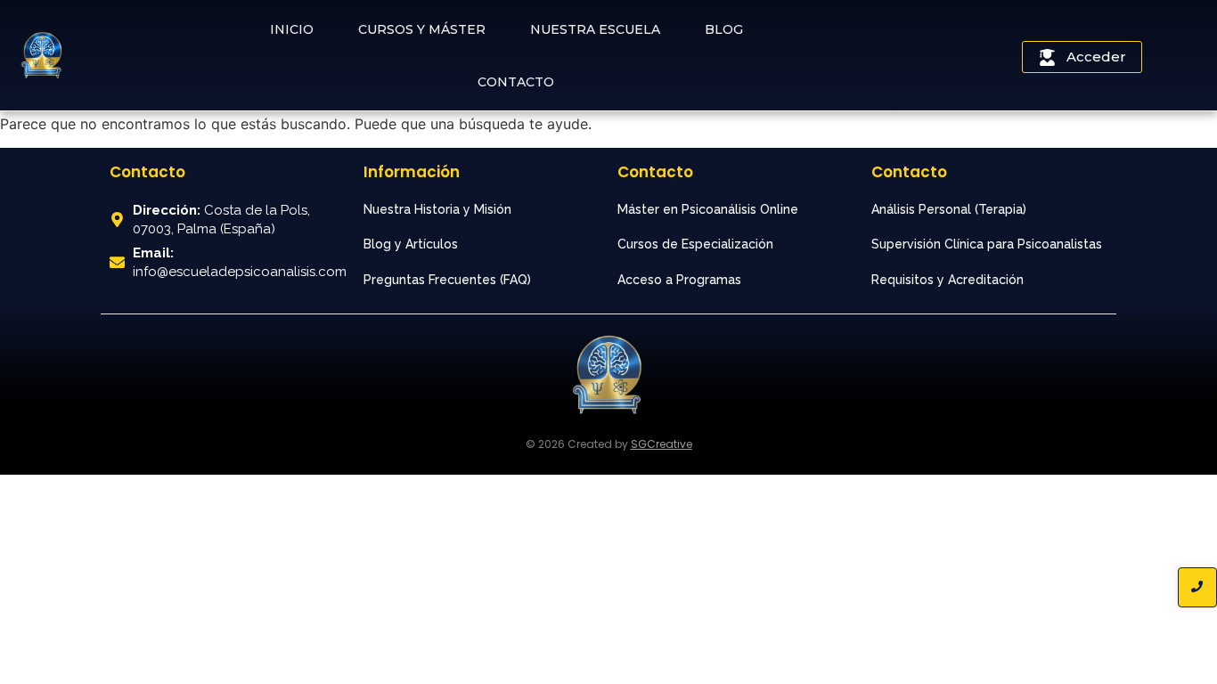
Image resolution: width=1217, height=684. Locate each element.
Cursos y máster (422, 29)
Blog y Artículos (410, 244)
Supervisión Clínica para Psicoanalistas (986, 244)
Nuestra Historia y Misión (437, 209)
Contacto (516, 82)
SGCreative (661, 444)
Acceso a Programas (679, 280)
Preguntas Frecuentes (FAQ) (447, 280)
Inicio (292, 29)
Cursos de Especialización (695, 244)
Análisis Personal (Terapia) (948, 209)
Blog (724, 29)
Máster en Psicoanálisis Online (707, 209)
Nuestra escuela (595, 29)
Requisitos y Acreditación (947, 280)
